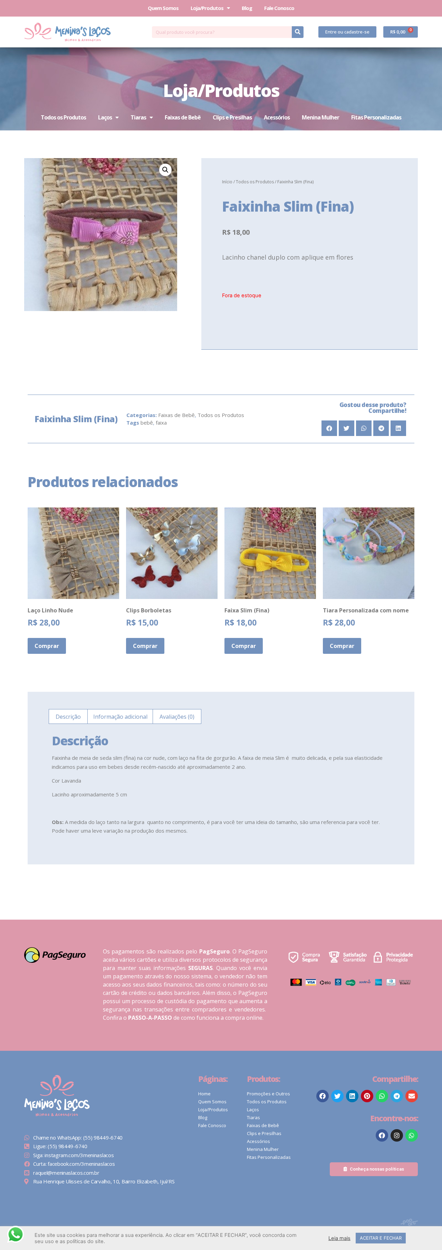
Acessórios (277, 117)
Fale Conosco (279, 7)
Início (227, 182)
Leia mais (339, 1238)
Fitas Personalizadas (376, 117)
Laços (105, 117)
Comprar (47, 646)
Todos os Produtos (63, 117)
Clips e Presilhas (232, 117)
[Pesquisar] (298, 32)
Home (204, 1094)
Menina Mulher (320, 117)
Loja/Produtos (207, 7)
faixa (161, 422)
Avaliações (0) (177, 716)
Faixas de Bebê (183, 117)
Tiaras (138, 117)
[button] (347, 32)
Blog (247, 7)
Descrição (68, 716)
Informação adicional (120, 716)
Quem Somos (163, 7)
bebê (147, 422)
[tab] (68, 716)
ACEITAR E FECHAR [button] (381, 1238)
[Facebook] (382, 1135)
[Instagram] (397, 1135)
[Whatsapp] (411, 1135)
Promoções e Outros (268, 1094)
